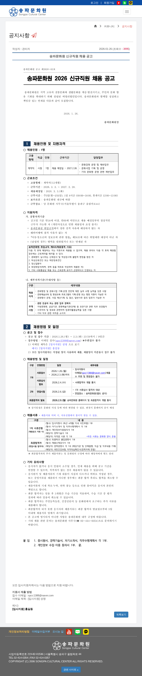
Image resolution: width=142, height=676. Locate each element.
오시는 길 (58, 631)
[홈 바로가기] (28, 11)
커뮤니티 (109, 26)
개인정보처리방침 (19, 631)
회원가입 (109, 2)
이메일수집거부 (41, 631)
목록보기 (121, 614)
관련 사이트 (70, 669)
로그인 (94, 2)
